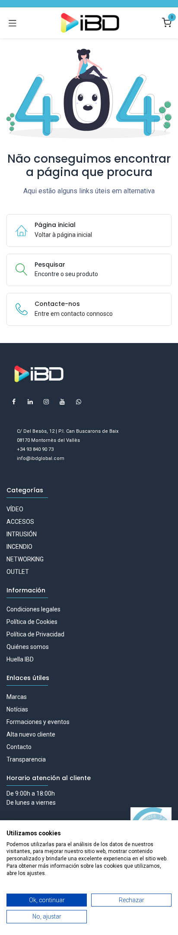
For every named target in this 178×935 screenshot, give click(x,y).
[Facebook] (14, 402)
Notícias (17, 709)
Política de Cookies (31, 621)
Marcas (16, 696)
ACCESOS (20, 521)
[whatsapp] (79, 402)
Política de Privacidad (35, 634)
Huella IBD (20, 659)
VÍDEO (14, 509)
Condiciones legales (33, 609)
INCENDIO (19, 546)
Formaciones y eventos (38, 721)
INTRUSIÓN (21, 534)
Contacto (19, 746)
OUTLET (17, 571)
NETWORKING (25, 559)
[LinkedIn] (30, 402)
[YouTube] (62, 402)
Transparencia (26, 759)
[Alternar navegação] (12, 23)
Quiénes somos (27, 646)
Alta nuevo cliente (30, 734)
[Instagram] (46, 402)
